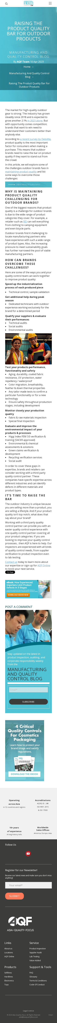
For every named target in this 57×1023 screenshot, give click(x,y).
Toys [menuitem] (6, 984)
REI (25, 221)
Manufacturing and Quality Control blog (29, 75)
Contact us (11, 562)
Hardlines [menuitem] (8, 976)
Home (27, 66)
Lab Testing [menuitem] (34, 956)
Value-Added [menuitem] (35, 960)
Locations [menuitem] (8, 952)
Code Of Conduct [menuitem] (37, 984)
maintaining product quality (21, 171)
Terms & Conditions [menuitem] (38, 980)
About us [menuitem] (8, 948)
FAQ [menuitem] (31, 972)
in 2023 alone (35, 120)
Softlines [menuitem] (8, 972)
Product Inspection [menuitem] (37, 948)
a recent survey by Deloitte (35, 139)
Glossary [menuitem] (33, 976)
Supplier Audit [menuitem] (35, 952)
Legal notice (28, 1011)
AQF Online (44, 565)
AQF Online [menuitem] (9, 956)
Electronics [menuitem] (9, 980)
